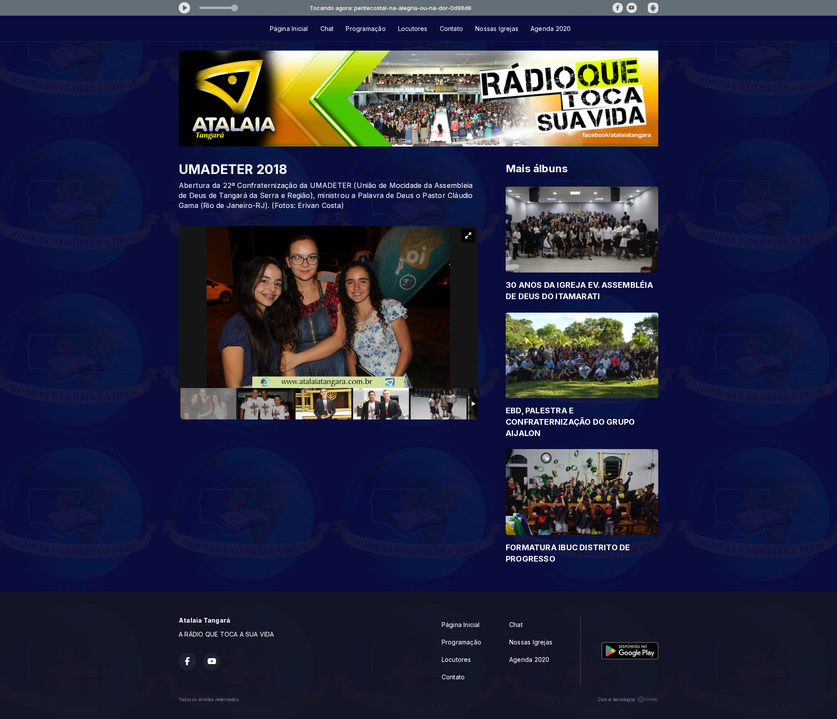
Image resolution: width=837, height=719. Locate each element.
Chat (327, 28)
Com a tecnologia (616, 699)
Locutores (413, 28)
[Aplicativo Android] (653, 8)
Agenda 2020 (551, 28)
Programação (365, 28)
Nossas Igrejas (496, 28)
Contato (451, 28)
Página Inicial (289, 28)
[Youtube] (631, 8)
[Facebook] (617, 8)
